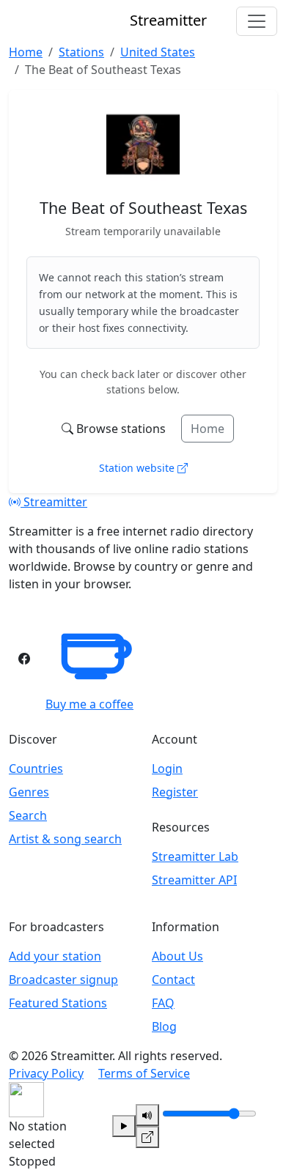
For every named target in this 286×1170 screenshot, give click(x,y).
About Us (177, 956)
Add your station (55, 956)
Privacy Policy (46, 1073)
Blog (164, 1026)
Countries (36, 768)
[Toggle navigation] (256, 21)
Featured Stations (58, 1003)
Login (167, 768)
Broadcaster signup (63, 979)
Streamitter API (194, 880)
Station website (138, 468)
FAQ (163, 1003)
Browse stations (121, 429)
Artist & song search (65, 839)
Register (175, 792)
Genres (29, 792)
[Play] (124, 1126)
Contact (173, 979)
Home (207, 429)
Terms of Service (144, 1073)
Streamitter (54, 502)
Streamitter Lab (195, 856)
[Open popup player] (147, 1137)
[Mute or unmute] (147, 1115)
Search (28, 815)
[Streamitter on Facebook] (24, 659)
